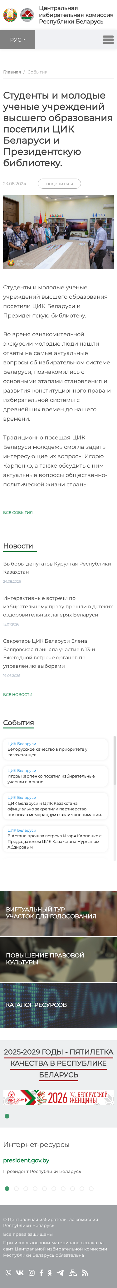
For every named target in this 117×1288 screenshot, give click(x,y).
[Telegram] (60, 1272)
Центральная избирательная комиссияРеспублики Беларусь (76, 15)
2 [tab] (16, 1189)
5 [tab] (44, 1189)
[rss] (84, 1272)
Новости (18, 546)
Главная (12, 72)
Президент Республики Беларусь (42, 1171)
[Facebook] (41, 1272)
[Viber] (8, 1272)
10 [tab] (91, 1189)
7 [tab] (63, 1189)
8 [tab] (72, 1189)
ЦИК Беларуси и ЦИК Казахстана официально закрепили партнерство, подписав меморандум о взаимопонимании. (54, 809)
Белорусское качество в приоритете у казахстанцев (47, 752)
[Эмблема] (27, 15)
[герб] (10, 15)
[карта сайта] (72, 1272)
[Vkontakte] (20, 1272)
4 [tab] (35, 1189)
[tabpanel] (58, 1097)
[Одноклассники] (50, 1272)
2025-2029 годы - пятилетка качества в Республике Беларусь (58, 1063)
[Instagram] (31, 1272)
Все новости (17, 694)
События (18, 722)
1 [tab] (7, 1116)
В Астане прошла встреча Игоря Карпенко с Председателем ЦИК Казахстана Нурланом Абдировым (54, 841)
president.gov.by (26, 1160)
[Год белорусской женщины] (58, 1097)
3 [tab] (25, 1189)
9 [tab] (82, 1189)
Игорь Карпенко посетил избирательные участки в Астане (51, 778)
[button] (108, 39)
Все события (18, 512)
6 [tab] (54, 1189)
